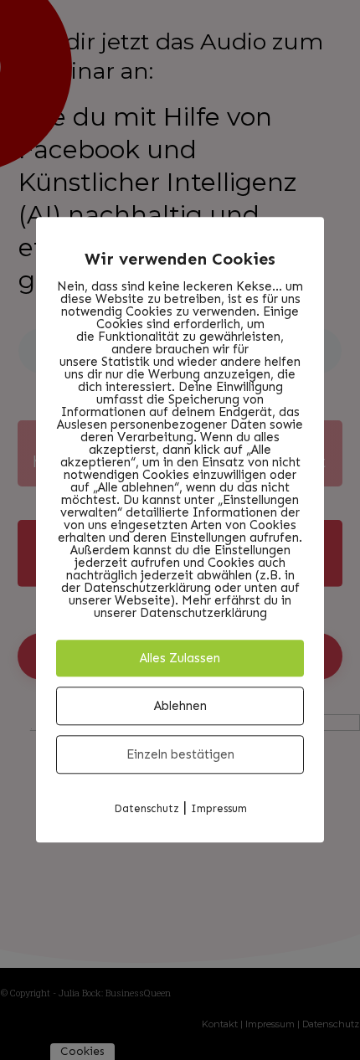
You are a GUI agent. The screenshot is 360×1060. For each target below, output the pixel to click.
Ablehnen (180, 705)
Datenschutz (146, 808)
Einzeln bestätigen (180, 754)
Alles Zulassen (180, 658)
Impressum (219, 808)
